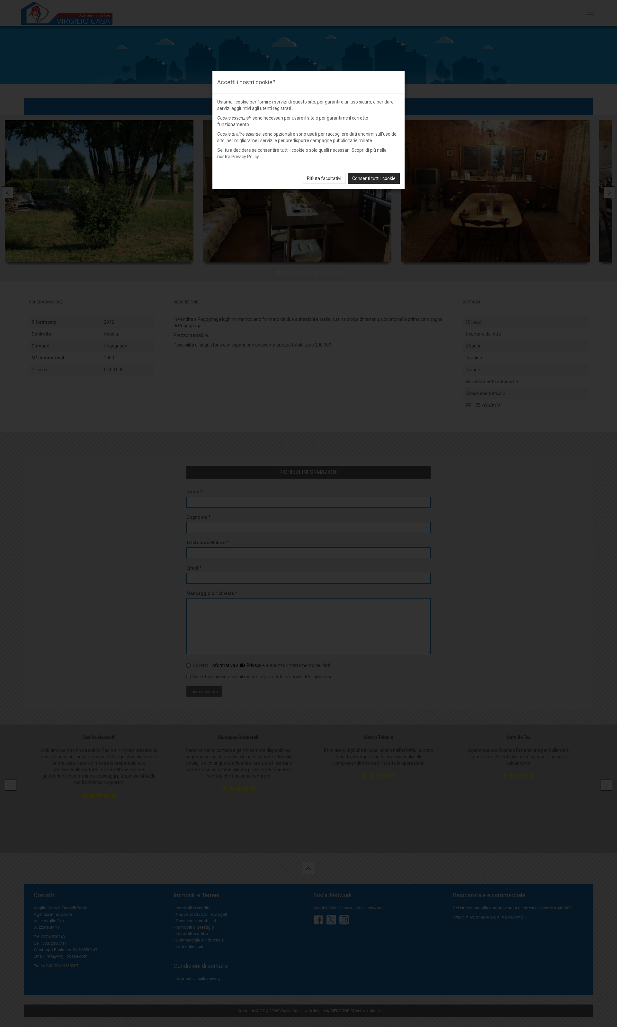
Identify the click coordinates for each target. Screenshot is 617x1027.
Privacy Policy (245, 156)
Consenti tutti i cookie (374, 178)
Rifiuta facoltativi (324, 178)
